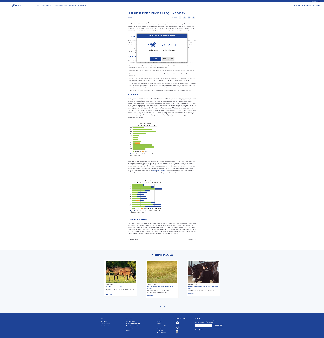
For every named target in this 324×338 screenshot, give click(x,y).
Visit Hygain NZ (168, 59)
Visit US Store (155, 59)
